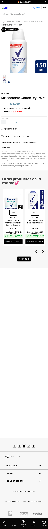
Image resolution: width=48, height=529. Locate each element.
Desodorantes (30, 22)
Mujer (41, 22)
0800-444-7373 (15, 457)
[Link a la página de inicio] (3, 22)
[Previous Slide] (2, 2)
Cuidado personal (14, 22)
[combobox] (24, 14)
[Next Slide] (46, 2)
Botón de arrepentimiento (25, 491)
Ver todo (24, 259)
